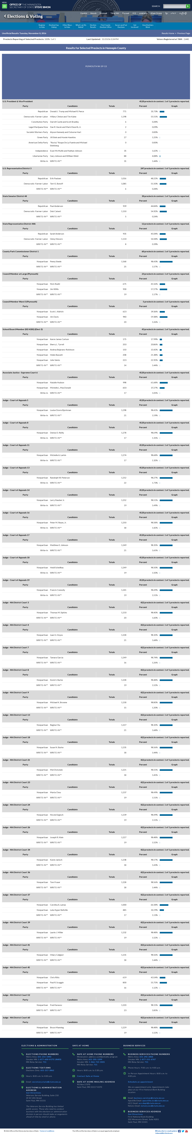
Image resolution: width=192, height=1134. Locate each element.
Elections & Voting (25, 16)
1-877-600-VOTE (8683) (49, 1059)
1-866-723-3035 (97, 1062)
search (156, 6)
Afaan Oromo (156, 13)
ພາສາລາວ (143, 13)
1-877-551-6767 (148, 1059)
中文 (134, 13)
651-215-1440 (44, 1057)
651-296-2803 (146, 1057)
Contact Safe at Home (88, 1076)
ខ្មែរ (166, 13)
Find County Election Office (105, 26)
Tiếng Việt (114, 13)
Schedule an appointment (140, 1082)
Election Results (93, 26)
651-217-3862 (47, 1070)
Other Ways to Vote (67, 26)
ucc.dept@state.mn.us (149, 1103)
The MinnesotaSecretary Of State (30, 5)
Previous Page (183, 33)
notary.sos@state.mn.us (152, 1106)
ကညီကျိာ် (183, 13)
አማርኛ (173, 13)
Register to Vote (42, 26)
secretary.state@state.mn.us (46, 1082)
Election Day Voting (54, 26)
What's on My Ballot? (81, 26)
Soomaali (103, 13)
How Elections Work (147, 26)
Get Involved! (135, 26)
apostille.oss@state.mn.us (155, 1100)
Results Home (168, 33)
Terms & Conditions (47, 1131)
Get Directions (33, 1093)
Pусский (125, 13)
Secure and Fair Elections (121, 26)
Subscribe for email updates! (167, 1131)
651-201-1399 (95, 1059)
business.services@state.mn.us (148, 1098)
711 (44, 1062)
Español (84, 13)
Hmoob (93, 13)
